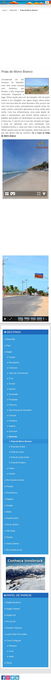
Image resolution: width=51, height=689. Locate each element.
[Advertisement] (25, 40)
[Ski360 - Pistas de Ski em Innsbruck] (25, 573)
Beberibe (13, 10)
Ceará (4, 10)
